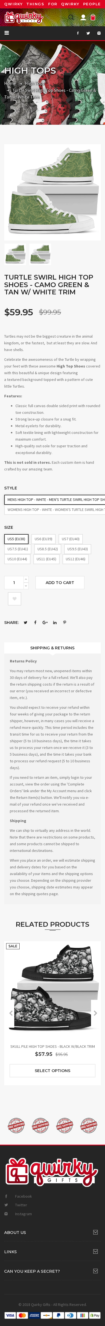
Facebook (35, 622)
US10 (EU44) (17, 558)
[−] (26, 586)
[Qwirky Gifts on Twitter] (85, 33)
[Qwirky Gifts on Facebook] (75, 33)
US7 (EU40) (71, 538)
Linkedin (54, 622)
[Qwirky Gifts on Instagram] (96, 33)
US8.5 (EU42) (48, 548)
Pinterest (64, 622)
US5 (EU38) (16, 538)
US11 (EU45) (46, 558)
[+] (26, 579)
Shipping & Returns (52, 647)
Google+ (45, 622)
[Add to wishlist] (14, 599)
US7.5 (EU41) (18, 548)
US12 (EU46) (75, 558)
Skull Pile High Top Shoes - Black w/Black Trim (52, 1046)
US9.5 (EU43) (77, 548)
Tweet (25, 622)
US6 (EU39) (43, 538)
